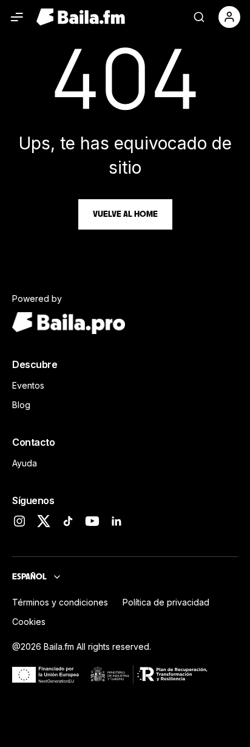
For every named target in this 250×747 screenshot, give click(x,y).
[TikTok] (68, 521)
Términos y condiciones (60, 602)
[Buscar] (199, 17)
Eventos (28, 385)
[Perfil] (229, 17)
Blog (21, 405)
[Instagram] (19, 521)
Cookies (29, 621)
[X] (43, 521)
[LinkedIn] (116, 521)
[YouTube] (92, 521)
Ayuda (24, 463)
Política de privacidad (166, 602)
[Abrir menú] (17, 17)
